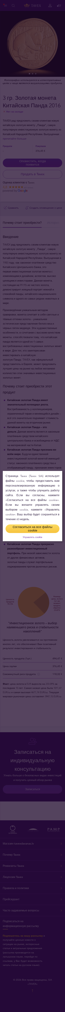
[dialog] (32, 506)
